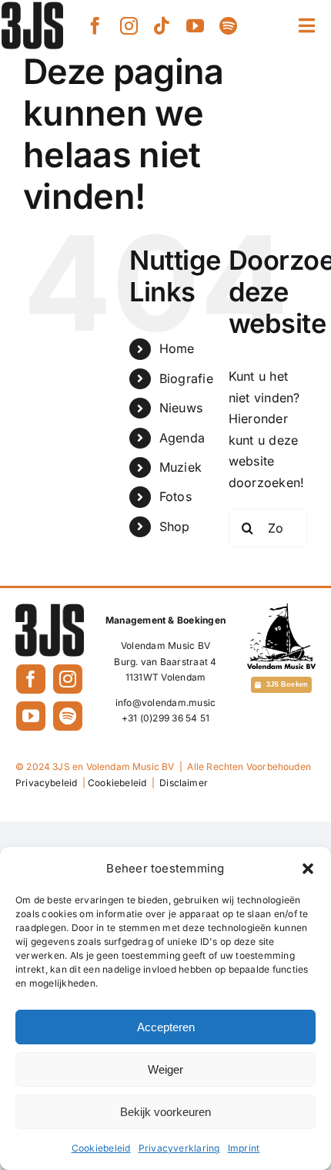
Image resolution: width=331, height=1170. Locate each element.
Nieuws (180, 407)
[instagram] (129, 26)
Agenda (182, 437)
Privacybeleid (46, 782)
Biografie (186, 378)
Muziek (180, 467)
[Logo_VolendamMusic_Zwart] (281, 609)
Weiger (165, 1069)
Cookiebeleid (101, 1148)
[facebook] (95, 26)
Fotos (175, 496)
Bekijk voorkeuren (165, 1111)
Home (177, 348)
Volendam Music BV (165, 645)
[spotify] (228, 26)
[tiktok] (162, 26)
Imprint (244, 1148)
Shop (174, 526)
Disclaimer (183, 782)
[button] (308, 868)
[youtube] (195, 26)
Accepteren (166, 1027)
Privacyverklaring (179, 1148)
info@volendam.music (165, 702)
